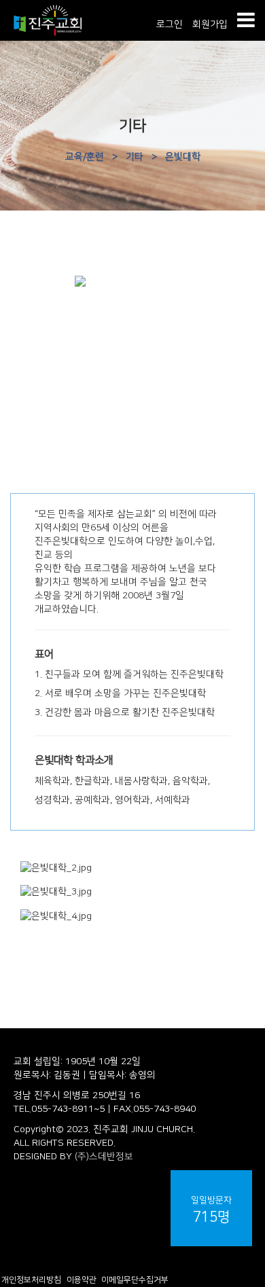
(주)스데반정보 (104, 1156)
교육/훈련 (84, 156)
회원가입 (210, 24)
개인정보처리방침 (31, 1279)
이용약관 (81, 1279)
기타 (134, 156)
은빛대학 (182, 156)
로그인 (169, 24)
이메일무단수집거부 (135, 1279)
